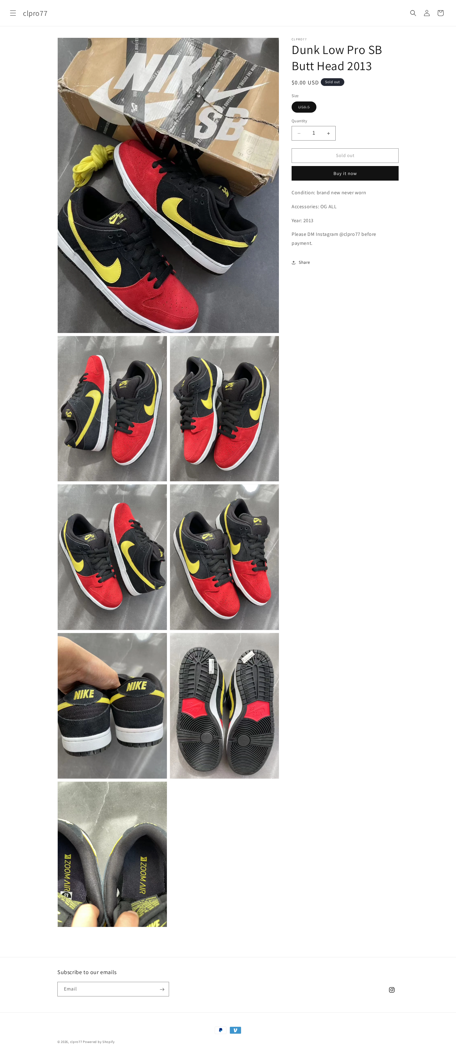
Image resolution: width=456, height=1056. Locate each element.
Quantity (299, 121)
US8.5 (307, 108)
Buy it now (345, 173)
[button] (13, 13)
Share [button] (304, 262)
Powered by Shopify (99, 1042)
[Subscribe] (162, 989)
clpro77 (76, 1042)
